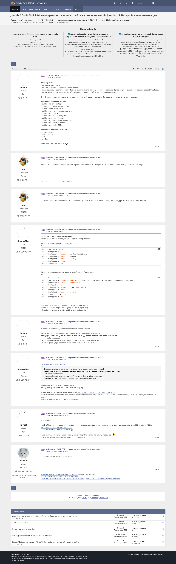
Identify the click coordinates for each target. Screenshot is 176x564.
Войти (84, 498)
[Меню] (161, 3)
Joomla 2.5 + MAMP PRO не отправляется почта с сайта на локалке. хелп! (72, 76)
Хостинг (78, 9)
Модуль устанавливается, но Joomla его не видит (32, 535)
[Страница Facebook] (114, 3)
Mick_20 (19, 531)
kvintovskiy (19, 518)
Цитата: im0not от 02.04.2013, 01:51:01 (53, 364)
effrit (135, 530)
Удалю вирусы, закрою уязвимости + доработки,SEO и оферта (62, 478)
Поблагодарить (114, 478)
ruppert (18, 538)
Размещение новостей (156, 554)
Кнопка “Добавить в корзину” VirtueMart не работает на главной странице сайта (45, 542)
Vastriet (136, 517)
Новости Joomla (88, 29)
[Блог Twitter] (120, 3)
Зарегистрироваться (99, 498)
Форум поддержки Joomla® (30, 3)
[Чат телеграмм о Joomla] (132, 3)
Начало (15, 9)
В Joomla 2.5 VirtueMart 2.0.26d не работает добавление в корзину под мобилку (44, 516)
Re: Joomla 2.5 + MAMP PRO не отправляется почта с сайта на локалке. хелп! (74, 157)
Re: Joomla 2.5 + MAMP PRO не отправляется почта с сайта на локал (71, 413)
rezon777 (137, 536)
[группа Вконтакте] (126, 3)
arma (23, 169)
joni (17, 525)
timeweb (75, 476)
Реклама (144, 554)
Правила (67, 9)
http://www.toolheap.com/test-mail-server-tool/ (96, 392)
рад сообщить (35, 42)
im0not (23, 87)
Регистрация (34, 9)
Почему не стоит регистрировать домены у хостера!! (59, 474)
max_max (19, 544)
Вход (24, 9)
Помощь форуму (133, 554)
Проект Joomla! (35, 40)
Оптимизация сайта (20, 522)
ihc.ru (42, 476)
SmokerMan (23, 241)
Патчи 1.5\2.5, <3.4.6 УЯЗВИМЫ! (97, 478)
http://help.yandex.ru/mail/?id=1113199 (56, 427)
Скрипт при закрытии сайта (23, 529)
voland (23, 460)
